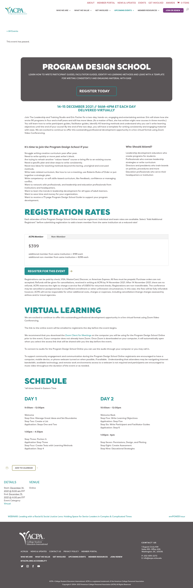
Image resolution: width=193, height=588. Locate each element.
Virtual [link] (7, 503)
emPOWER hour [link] (177, 516)
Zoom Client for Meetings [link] (78, 335)
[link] (183, 2)
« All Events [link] (12, 31)
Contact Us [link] (55, 551)
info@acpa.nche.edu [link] (153, 558)
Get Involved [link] (155, 3)
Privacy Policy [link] (71, 551)
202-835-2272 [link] (150, 556)
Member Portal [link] (106, 3)
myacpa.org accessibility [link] (34, 561)
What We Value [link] (81, 10)
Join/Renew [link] (116, 557)
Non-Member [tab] (58, 236)
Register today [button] (94, 91)
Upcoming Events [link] (123, 10)
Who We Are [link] (62, 10)
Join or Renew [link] (173, 10)
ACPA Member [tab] (36, 236)
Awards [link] (170, 3)
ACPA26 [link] (24, 551)
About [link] (91, 3)
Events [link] (142, 3)
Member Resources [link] (147, 10)
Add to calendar (24, 468)
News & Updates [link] (127, 3)
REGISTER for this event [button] (46, 271)
